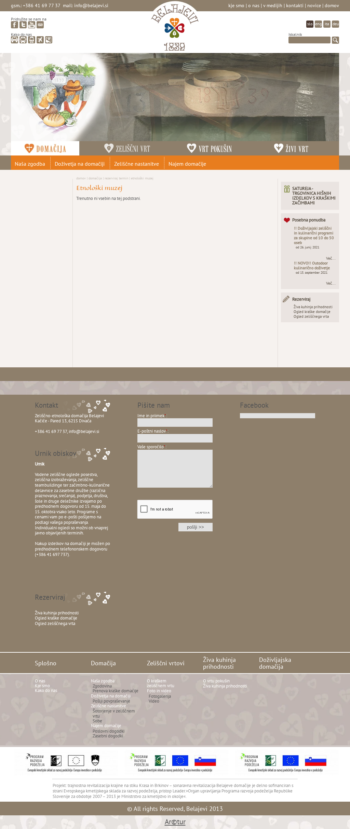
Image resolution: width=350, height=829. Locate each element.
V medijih (272, 5)
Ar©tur (175, 821)
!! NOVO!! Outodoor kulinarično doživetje (312, 265)
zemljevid (48, 39)
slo (309, 23)
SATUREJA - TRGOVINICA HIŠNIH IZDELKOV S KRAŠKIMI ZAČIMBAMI (314, 196)
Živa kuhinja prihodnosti (313, 306)
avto (14, 39)
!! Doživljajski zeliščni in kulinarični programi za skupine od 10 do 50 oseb (314, 235)
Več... (331, 258)
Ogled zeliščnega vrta (311, 316)
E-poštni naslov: (153, 431)
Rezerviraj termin (116, 178)
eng (318, 23)
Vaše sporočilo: (151, 447)
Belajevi (175, 28)
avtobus (23, 39)
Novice (314, 5)
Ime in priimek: (152, 416)
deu (336, 23)
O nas (253, 5)
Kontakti (295, 5)
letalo (40, 39)
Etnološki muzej (142, 178)
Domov (332, 5)
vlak (31, 39)
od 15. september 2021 (311, 272)
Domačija (95, 178)
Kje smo (236, 5)
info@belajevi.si (91, 5)
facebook (14, 24)
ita (327, 23)
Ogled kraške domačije (312, 311)
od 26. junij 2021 (307, 247)
